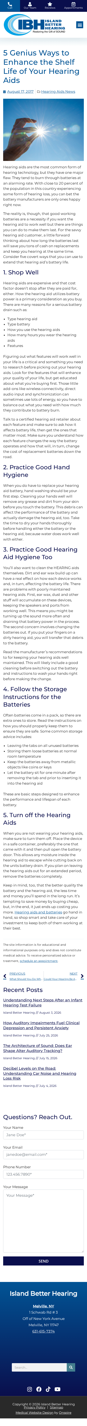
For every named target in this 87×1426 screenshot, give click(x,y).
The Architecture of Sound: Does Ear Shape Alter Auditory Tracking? (37, 1048)
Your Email (13, 1147)
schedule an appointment (39, 961)
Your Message (15, 1187)
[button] (79, 24)
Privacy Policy (34, 1407)
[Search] (71, 1367)
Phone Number (17, 1167)
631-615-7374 (43, 1331)
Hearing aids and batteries (38, 912)
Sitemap (56, 1407)
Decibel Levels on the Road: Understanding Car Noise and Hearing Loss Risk (39, 1073)
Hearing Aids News (58, 91)
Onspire (65, 1413)
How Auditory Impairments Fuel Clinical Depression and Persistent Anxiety (41, 1025)
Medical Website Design (34, 1413)
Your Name (13, 1127)
